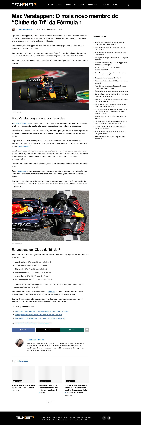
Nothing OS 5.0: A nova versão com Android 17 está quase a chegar (110, 127)
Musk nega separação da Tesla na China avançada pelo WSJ (23, 386)
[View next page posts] (52, 402)
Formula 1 (34, 323)
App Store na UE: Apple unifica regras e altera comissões (110, 138)
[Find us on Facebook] (104, 418)
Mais (115, 5)
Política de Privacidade (49, 420)
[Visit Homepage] (24, 4)
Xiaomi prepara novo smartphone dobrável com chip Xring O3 (110, 48)
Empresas (17, 381)
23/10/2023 (39, 29)
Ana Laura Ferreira (25, 29)
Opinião (82, 5)
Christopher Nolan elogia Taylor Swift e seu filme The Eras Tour (38, 314)
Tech (58, 5)
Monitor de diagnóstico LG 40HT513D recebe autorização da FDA (110, 69)
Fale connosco (56, 417)
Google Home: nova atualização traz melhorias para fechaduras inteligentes (110, 105)
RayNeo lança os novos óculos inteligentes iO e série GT (110, 117)
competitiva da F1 (24, 146)
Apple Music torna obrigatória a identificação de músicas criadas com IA (110, 74)
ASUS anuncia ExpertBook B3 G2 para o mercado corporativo (111, 82)
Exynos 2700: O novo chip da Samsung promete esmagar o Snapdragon (111, 64)
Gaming (68, 5)
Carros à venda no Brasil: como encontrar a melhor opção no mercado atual (48, 387)
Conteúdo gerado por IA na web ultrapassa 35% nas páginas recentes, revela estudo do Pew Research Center (111, 111)
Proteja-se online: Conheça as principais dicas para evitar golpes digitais (41, 311)
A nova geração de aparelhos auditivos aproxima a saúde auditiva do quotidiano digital (76, 387)
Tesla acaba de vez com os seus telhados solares (111, 91)
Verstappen (22, 171)
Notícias (59, 29)
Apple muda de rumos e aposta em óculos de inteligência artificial (110, 132)
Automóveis (51, 29)
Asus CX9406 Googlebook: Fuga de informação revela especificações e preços (110, 87)
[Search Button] (128, 4)
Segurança (93, 5)
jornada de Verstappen (21, 123)
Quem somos (46, 417)
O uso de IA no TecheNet (79, 420)
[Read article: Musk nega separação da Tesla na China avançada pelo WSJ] (23, 374)
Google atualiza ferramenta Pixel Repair (108, 78)
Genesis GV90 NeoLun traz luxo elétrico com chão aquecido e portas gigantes (111, 95)
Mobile (50, 5)
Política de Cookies (63, 420)
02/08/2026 (16, 390)
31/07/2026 (43, 393)
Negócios (105, 5)
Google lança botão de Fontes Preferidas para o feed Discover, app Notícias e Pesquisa (111, 122)
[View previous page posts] (48, 402)
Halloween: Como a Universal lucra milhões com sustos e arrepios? (40, 318)
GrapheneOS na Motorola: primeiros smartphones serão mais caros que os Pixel (111, 100)
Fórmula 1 (51, 291)
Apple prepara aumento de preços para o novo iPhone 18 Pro (110, 53)
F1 (28, 323)
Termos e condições (69, 417)
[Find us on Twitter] (109, 418)
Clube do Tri (21, 323)
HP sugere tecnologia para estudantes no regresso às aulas (112, 59)
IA (75, 5)
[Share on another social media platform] (87, 330)
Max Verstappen (45, 323)
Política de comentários (84, 417)
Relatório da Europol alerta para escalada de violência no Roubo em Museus (109, 43)
